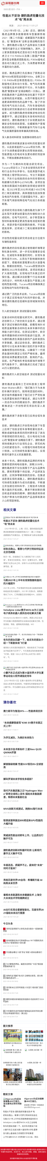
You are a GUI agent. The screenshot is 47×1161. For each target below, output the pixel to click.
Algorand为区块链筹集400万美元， (34, 1100)
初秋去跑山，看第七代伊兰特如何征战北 (20, 1115)
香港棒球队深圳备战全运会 (13, 1044)
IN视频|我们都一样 (34, 1063)
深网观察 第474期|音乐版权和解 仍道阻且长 (12, 1064)
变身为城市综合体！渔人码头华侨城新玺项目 (34, 1044)
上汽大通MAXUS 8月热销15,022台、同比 (20, 1137)
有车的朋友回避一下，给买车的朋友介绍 (20, 1126)
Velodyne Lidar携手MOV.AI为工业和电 (20, 1122)
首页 (13, 9)
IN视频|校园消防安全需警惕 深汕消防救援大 (12, 1083)
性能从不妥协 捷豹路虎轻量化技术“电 (19, 1111)
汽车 (18, 9)
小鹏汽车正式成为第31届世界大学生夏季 (20, 1130)
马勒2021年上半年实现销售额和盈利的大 (20, 1119)
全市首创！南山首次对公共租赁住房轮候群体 (34, 1083)
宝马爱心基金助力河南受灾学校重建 (18, 1133)
